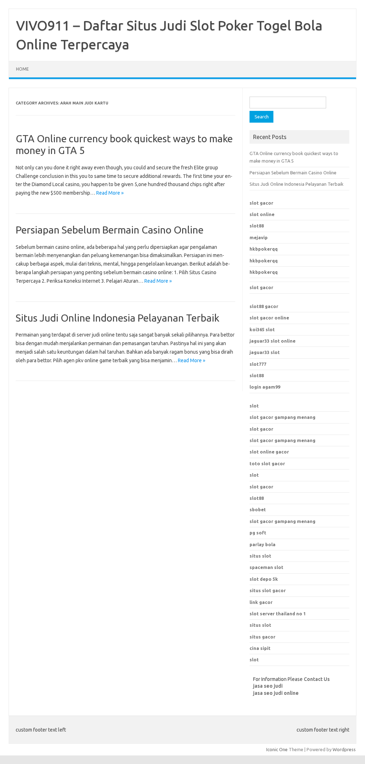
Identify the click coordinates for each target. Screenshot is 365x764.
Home (22, 69)
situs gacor (263, 636)
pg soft (258, 532)
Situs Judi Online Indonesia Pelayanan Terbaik (117, 317)
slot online (262, 214)
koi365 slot (262, 329)
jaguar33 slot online (272, 340)
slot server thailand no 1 (278, 613)
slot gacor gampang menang (282, 417)
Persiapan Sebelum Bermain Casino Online (110, 229)
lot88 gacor (264, 306)
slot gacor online (269, 317)
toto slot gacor (267, 463)
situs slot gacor (268, 590)
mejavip (259, 237)
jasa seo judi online (276, 693)
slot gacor (261, 202)
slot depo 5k (264, 578)
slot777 (258, 364)
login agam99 (265, 386)
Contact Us (317, 679)
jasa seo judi (268, 686)
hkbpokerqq (264, 248)
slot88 (257, 225)
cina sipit (260, 648)
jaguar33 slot (265, 352)
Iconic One (277, 749)
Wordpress (344, 749)
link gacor (261, 602)
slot (254, 405)
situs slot (260, 555)
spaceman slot (266, 567)
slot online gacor (269, 451)
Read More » (110, 193)
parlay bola (263, 544)
